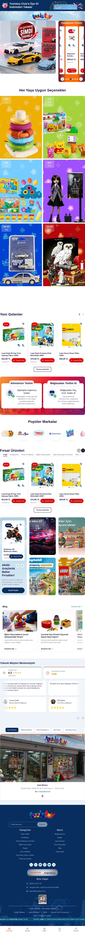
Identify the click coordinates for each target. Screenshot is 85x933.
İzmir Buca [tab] (57, 730)
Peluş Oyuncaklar (25, 859)
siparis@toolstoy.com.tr (37, 891)
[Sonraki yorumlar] (83, 718)
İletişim (59, 837)
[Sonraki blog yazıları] (80, 631)
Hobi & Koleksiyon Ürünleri (25, 841)
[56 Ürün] (39, 433)
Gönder (42, 824)
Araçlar (25, 848)
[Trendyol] (49, 872)
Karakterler (25, 837)
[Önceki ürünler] (79, 314)
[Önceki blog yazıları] (5, 631)
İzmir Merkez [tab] (11, 730)
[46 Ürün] (54, 433)
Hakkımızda (60, 851)
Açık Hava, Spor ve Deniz (25, 855)
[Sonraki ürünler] (83, 314)
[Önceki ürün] (62, 79)
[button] (67, 5)
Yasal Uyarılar (60, 841)
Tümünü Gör (75, 606)
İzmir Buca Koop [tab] (71, 730)
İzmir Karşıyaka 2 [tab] (43, 730)
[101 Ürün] (23, 433)
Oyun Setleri (25, 834)
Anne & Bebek (25, 851)
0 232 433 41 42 (44, 791)
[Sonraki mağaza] (83, 730)
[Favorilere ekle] (60, 30)
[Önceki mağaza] (2, 730)
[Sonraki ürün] (81, 79)
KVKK (45, 912)
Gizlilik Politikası (19, 912)
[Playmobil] (28, 47)
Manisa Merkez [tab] (26, 730)
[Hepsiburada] (35, 872)
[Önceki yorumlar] (78, 718)
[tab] (66, 79)
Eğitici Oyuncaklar (25, 844)
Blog (59, 848)
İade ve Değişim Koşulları (42, 916)
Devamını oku (9, 649)
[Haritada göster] (42, 796)
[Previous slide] (24, 68)
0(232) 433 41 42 (35, 883)
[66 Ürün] (7, 433)
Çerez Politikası (34, 912)
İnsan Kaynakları (60, 844)
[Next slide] (31, 68)
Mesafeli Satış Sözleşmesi (60, 912)
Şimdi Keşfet (13, 590)
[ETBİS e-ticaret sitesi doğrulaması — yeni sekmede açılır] (42, 899)
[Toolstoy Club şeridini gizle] (81, 5)
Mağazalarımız (60, 834)
